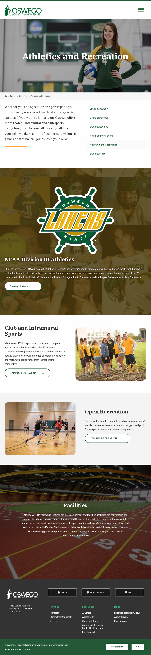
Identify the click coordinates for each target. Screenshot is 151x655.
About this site (121, 617)
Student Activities (99, 126)
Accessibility (88, 617)
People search (89, 632)
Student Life (23, 96)
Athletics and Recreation (103, 144)
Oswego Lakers (19, 286)
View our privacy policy (19, 649)
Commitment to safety (61, 617)
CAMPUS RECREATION (23, 372)
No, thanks (117, 647)
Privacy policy (120, 621)
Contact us (55, 613)
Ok (137, 647)
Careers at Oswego (91, 621)
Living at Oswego (99, 108)
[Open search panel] (141, 10)
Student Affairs (97, 153)
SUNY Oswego (10, 96)
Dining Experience (99, 117)
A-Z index (86, 613)
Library (53, 621)
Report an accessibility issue (127, 613)
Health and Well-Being (101, 135)
